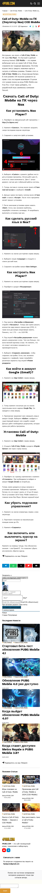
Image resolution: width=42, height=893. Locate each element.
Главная (4, 11)
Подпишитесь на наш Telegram (15, 556)
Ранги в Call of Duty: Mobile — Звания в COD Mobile (10, 820)
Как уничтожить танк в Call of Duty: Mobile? (31, 820)
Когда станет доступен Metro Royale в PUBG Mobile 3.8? (18, 749)
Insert (5, 891)
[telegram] (8, 850)
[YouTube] (4, 850)
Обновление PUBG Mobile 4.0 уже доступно (20, 682)
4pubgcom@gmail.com (11, 864)
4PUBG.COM (10, 795)
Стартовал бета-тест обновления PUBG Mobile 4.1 (21, 649)
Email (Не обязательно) (29, 602)
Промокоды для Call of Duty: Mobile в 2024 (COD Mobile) (30, 792)
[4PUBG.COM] (8, 3)
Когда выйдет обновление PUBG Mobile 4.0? (21, 715)
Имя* (25, 598)
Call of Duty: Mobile (16, 11)
